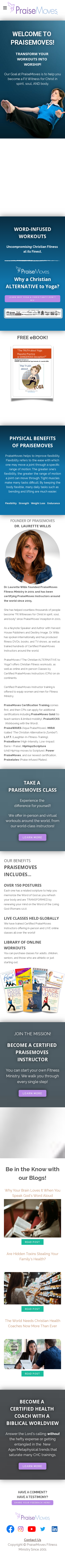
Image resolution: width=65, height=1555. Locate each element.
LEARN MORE (32, 837)
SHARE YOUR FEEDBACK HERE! (32, 1503)
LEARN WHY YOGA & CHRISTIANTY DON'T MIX (32, 298)
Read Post (32, 1242)
